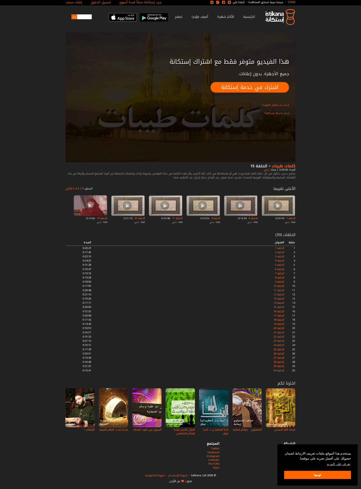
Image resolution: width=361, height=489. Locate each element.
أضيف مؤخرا (200, 17)
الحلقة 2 (279, 252)
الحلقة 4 (215, 218)
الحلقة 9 (279, 281)
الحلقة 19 (101, 218)
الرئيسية (249, 17)
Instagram (213, 456)
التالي (69, 188)
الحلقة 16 (278, 311)
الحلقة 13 (278, 298)
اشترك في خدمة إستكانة (249, 87)
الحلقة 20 (278, 328)
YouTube (214, 463)
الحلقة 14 (278, 302)
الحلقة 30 (278, 370)
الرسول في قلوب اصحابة (147, 429)
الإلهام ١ (89, 429)
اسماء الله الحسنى (284, 429)
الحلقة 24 (278, 345)
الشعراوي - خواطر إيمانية (247, 429)
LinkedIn (214, 459)
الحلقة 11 (177, 218)
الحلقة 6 (253, 218)
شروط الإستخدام (177, 475)
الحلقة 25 (278, 349)
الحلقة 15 (278, 307)
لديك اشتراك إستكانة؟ (276, 113)
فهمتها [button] (317, 474)
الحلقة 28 (278, 362)
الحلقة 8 (279, 277)
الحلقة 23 (139, 218)
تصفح (179, 17)
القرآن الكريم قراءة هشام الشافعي (184, 431)
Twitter (215, 448)
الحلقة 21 (278, 332)
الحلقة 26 (278, 353)
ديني (266, 169)
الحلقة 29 (278, 366)
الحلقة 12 (278, 294)
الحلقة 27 (278, 357)
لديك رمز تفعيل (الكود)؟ (275, 105)
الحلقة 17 (278, 315)
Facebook (213, 452)
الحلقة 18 (278, 319)
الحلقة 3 (279, 256)
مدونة (216, 467)
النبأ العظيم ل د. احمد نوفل (215, 431)
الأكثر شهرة (225, 17)
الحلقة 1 (290, 218)
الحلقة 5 (279, 264)
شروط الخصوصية (155, 475)
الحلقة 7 (279, 273)
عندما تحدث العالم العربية (113, 429)
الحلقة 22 (278, 336)
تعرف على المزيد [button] (338, 464)
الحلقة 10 (278, 285)
